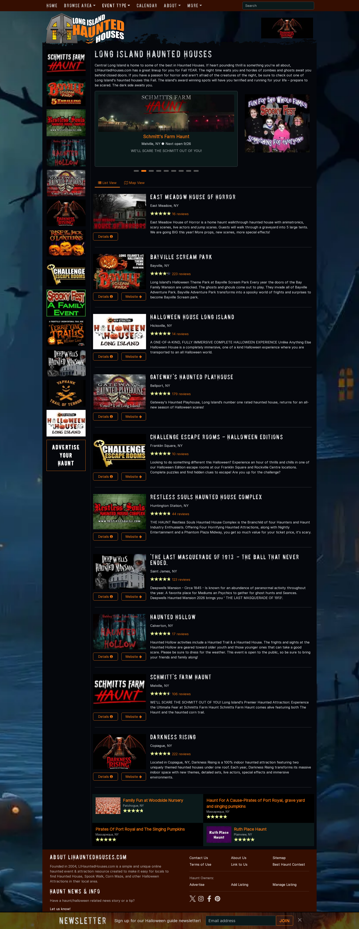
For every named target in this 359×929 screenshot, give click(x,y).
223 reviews (181, 274)
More (192, 5)
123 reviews (181, 579)
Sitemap (279, 858)
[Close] (299, 919)
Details (104, 236)
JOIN (284, 920)
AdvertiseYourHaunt (66, 455)
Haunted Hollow (173, 616)
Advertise (196, 884)
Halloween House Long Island (192, 316)
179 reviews (181, 394)
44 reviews (180, 514)
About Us (238, 858)
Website (132, 296)
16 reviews (180, 214)
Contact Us (198, 858)
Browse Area (78, 5)
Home (52, 5)
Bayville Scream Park (181, 256)
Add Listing (239, 884)
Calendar (147, 5)
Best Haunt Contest (289, 864)
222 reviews (181, 754)
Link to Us (239, 864)
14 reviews (180, 334)
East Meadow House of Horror (193, 196)
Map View (136, 183)
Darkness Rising (173, 736)
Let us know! (60, 909)
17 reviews (180, 634)
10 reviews (180, 454)
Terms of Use (200, 864)
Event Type (114, 5)
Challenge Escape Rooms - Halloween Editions (216, 436)
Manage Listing (284, 884)
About (170, 5)
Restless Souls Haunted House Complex (206, 496)
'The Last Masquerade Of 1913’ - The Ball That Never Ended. (224, 559)
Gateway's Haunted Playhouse (166, 136)
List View (109, 183)
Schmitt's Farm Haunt (181, 676)
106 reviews (181, 694)
